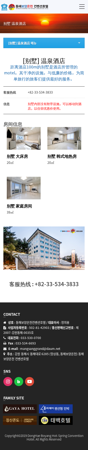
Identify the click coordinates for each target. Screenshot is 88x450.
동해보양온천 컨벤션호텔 (25, 6)
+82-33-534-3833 (40, 92)
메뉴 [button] (82, 6)
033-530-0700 (31, 337)
